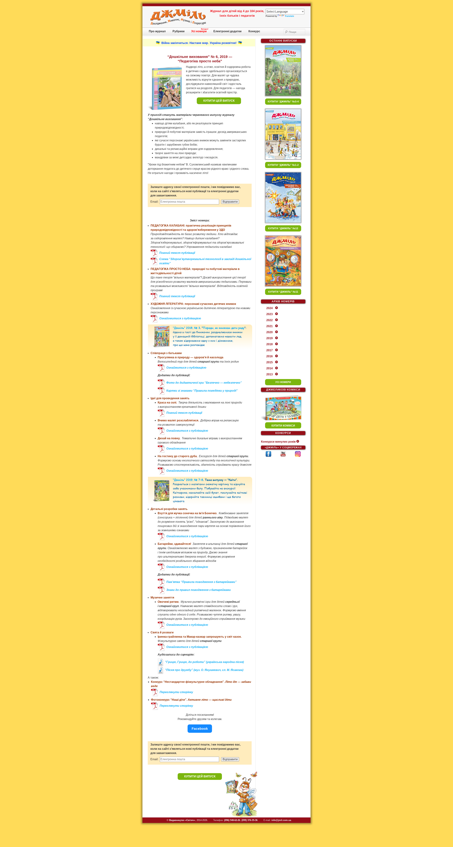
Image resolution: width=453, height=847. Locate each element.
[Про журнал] (178, 24)
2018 (269, 344)
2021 (269, 326)
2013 (269, 374)
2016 (269, 356)
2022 (269, 320)
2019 (269, 338)
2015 (269, 362)
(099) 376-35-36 (249, 820)
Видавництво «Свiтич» (182, 820)
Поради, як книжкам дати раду (223, 328)
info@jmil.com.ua (281, 820)
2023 (269, 314)
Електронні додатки (227, 31)
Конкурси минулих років (278, 441)
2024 (269, 308)
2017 (269, 350)
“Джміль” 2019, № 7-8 (188, 480)
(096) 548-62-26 (232, 820)
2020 (269, 332)
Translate (289, 16)
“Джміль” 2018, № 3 (186, 328)
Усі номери (199, 31)
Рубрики (179, 31)
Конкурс (254, 31)
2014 (269, 368)
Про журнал (157, 31)
